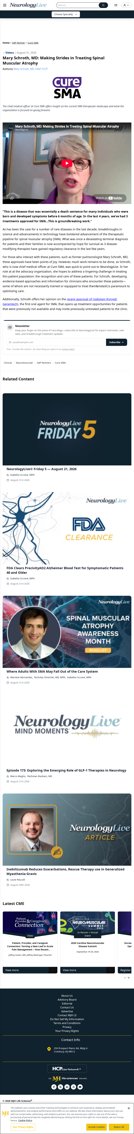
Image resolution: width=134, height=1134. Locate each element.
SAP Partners (44, 362)
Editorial (67, 1003)
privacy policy (68, 349)
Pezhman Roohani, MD (39, 776)
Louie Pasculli (17, 879)
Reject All (119, 1127)
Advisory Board (67, 999)
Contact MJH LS (67, 1015)
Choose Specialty (63, 14)
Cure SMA (60, 362)
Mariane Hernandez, (21, 677)
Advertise (67, 1011)
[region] (67, 1118)
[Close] (128, 1108)
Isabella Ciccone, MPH (22, 474)
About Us (67, 995)
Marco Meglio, (18, 776)
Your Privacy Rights (67, 1031)
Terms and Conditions (67, 1023)
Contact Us (67, 1007)
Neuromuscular (24, 362)
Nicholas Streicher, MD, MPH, (50, 677)
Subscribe (114, 342)
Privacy (67, 1027)
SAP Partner (18, 42)
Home (6, 42)
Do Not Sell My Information (67, 1019)
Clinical (8, 362)
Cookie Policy (25, 1120)
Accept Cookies (96, 1127)
